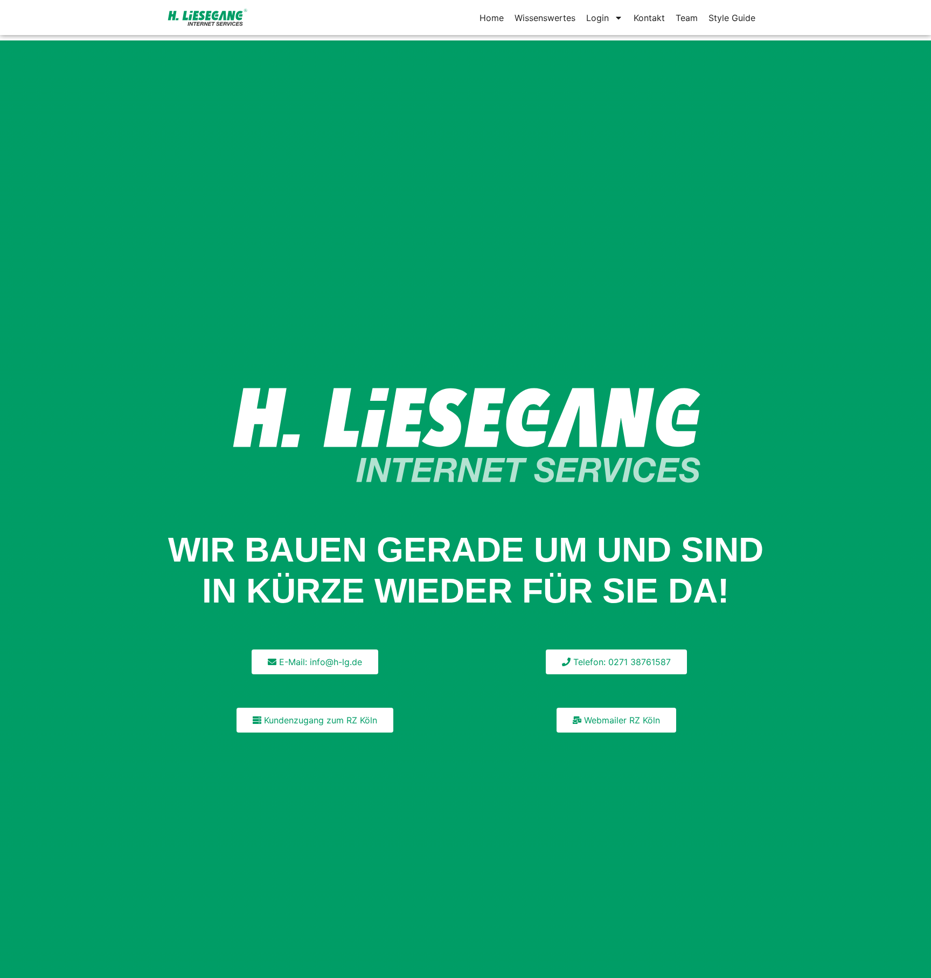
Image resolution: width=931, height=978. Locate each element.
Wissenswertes (545, 17)
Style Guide (731, 17)
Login (597, 17)
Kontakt (649, 17)
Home (492, 17)
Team (687, 17)
